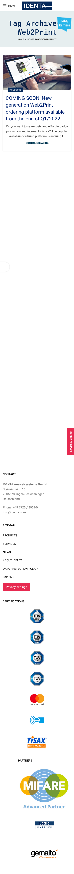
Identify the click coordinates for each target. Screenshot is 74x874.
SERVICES (9, 543)
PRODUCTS (10, 535)
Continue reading (37, 143)
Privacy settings (16, 587)
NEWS (7, 552)
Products (15, 89)
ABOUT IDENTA (13, 560)
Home (21, 39)
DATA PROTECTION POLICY (20, 568)
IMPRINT (8, 577)
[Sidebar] (4, 267)
